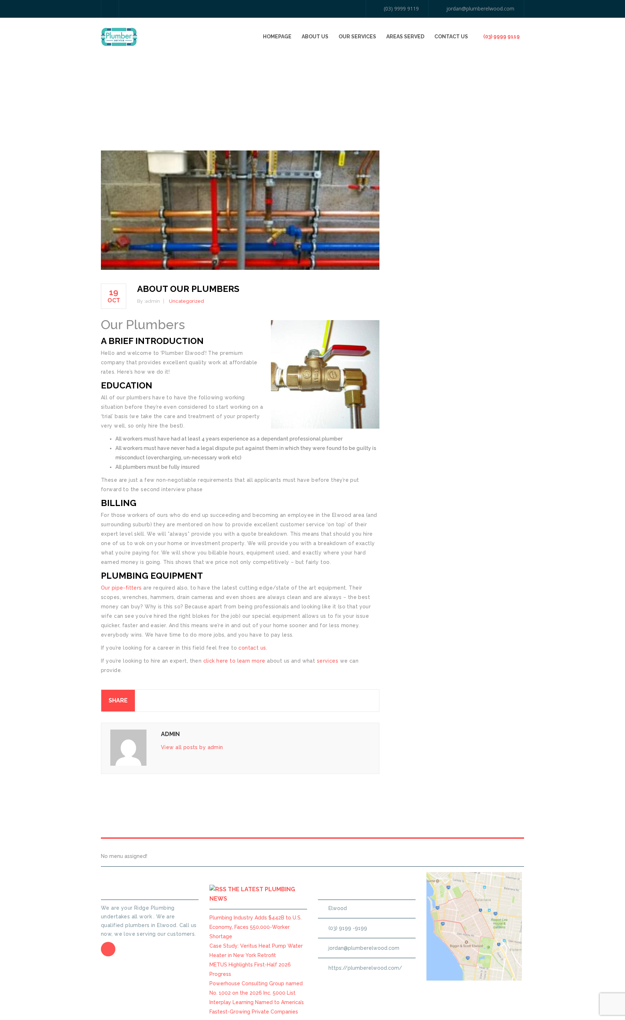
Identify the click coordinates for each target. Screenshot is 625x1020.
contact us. (252, 648)
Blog (456, 88)
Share (118, 700)
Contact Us (451, 36)
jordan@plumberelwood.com (480, 8)
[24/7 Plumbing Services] (119, 36)
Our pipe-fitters (121, 588)
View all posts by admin (192, 747)
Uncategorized (186, 301)
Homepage (277, 36)
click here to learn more (234, 661)
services (327, 661)
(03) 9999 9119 (401, 8)
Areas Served (405, 36)
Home (438, 88)
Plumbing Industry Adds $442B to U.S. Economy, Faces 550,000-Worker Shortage (255, 927)
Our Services (357, 36)
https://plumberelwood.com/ (365, 968)
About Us (315, 36)
